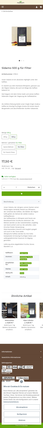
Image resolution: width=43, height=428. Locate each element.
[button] (37, 7)
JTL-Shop (25, 425)
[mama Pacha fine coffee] (21, 2)
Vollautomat (27, 263)
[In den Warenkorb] (21, 193)
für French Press (9, 152)
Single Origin (23, 253)
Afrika (22, 273)
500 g (13, 137)
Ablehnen (21, 420)
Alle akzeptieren (22, 407)
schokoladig (23, 257)
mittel (25, 269)
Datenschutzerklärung (11, 402)
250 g (5, 137)
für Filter (21, 147)
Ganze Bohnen (8, 147)
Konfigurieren (22, 414)
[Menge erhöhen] (39, 187)
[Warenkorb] (41, 7)
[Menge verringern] (4, 187)
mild (21, 269)
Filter (21, 263)
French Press (23, 265)
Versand (18, 168)
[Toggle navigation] (2, 6)
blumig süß (23, 259)
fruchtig (30, 257)
